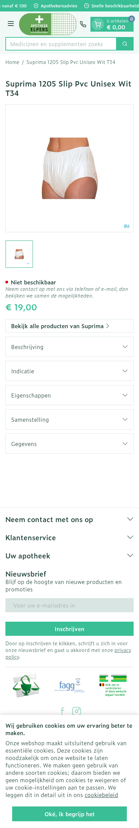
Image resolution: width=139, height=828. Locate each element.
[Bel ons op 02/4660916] (83, 24)
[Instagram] (77, 711)
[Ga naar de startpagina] (48, 24)
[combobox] (61, 43)
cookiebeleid (101, 795)
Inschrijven (69, 629)
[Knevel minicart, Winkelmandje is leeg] (98, 24)
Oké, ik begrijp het (70, 814)
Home (12, 62)
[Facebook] (62, 711)
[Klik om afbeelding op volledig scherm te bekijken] (69, 168)
